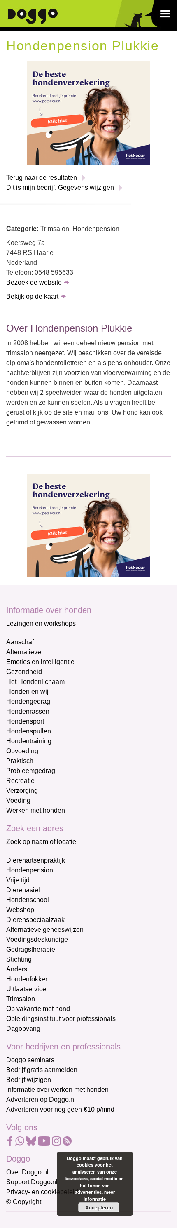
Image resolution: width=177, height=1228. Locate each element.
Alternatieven (25, 651)
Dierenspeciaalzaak (35, 919)
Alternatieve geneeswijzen (45, 929)
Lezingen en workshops (41, 623)
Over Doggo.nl (27, 1172)
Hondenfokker (26, 979)
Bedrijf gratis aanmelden (41, 1069)
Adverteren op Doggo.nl (41, 1099)
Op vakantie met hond (38, 1008)
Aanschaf (20, 642)
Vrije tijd (18, 880)
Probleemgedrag (30, 770)
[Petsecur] (88, 112)
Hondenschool (27, 899)
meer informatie (99, 1195)
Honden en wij (27, 691)
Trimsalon (20, 998)
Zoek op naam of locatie (41, 841)
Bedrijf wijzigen (28, 1079)
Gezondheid (24, 671)
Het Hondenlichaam (35, 681)
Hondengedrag (28, 701)
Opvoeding (22, 750)
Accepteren (99, 1207)
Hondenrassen (27, 711)
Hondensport (25, 721)
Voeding (18, 800)
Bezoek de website (34, 282)
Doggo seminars (30, 1059)
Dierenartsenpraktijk (35, 860)
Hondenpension (29, 870)
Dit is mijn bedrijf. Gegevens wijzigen (60, 187)
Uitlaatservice (26, 988)
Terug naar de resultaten (41, 177)
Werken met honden (35, 810)
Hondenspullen (28, 731)
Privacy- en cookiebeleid (42, 1191)
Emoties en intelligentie (40, 661)
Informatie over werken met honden (57, 1089)
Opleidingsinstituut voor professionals (61, 1018)
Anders (16, 969)
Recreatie (20, 780)
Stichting (19, 959)
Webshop (20, 909)
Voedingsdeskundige (37, 939)
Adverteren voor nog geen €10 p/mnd (60, 1109)
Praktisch (19, 760)
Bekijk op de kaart (32, 296)
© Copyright (23, 1201)
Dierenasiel (23, 889)
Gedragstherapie (30, 949)
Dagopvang (23, 1028)
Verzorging (22, 790)
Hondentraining (28, 741)
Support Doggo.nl (32, 1182)
